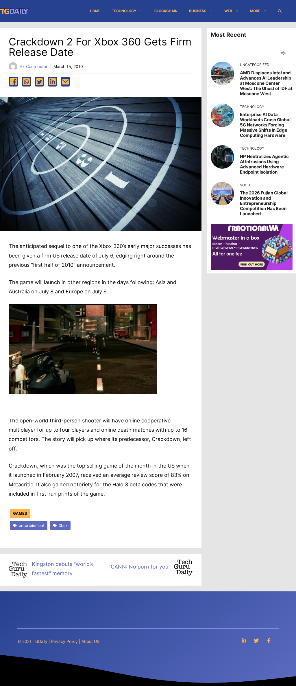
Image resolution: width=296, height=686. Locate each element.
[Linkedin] (244, 640)
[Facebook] (268, 640)
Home (95, 11)
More (255, 11)
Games (20, 513)
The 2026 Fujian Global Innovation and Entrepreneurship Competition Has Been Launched (264, 203)
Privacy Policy (64, 641)
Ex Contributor (33, 66)
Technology (124, 11)
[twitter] (39, 82)
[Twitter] (256, 640)
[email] (65, 82)
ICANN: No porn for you (139, 567)
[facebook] (13, 82)
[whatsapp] (26, 82)
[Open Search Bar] (279, 11)
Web (228, 11)
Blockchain (165, 11)
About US (90, 641)
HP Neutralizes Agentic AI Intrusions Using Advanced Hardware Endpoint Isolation (264, 164)
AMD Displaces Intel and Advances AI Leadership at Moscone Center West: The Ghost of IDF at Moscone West (266, 83)
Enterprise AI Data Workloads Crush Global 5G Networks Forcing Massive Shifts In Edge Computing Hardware (265, 125)
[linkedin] (52, 82)
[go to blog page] (283, 53)
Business (197, 11)
